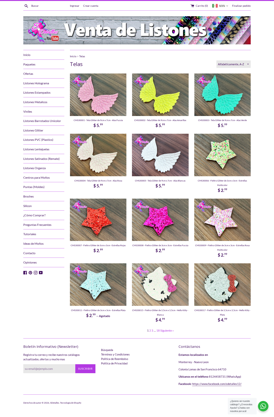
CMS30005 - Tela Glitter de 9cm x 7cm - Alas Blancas (160, 180)
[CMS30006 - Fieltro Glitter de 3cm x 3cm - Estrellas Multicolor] (222, 155)
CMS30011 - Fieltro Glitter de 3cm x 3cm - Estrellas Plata (98, 310)
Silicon (27, 206)
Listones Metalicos (35, 102)
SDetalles (54, 402)
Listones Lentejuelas (36, 149)
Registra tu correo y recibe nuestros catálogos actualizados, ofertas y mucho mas (51, 357)
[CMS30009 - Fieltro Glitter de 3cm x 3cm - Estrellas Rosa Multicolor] (222, 220)
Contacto (29, 253)
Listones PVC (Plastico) (38, 139)
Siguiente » (167, 330)
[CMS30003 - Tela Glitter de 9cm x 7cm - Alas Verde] (222, 94)
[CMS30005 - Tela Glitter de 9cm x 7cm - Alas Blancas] (160, 155)
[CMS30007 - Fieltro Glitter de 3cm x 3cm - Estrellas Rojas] (98, 220)
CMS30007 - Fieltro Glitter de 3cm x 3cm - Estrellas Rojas (98, 245)
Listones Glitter (33, 130)
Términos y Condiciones (115, 354)
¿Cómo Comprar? (34, 215)
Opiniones (30, 262)
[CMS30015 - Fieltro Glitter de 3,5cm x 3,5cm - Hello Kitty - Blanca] (160, 284)
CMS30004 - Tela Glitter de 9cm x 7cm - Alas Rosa (98, 180)
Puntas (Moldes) (34, 187)
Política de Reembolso (114, 358)
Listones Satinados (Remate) (41, 158)
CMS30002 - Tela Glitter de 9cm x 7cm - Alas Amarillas (160, 120)
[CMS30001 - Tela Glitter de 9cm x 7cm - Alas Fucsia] (98, 94)
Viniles (27, 111)
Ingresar (74, 5)
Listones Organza (34, 168)
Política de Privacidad (114, 363)
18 (158, 330)
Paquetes (29, 64)
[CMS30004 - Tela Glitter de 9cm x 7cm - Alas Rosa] (98, 155)
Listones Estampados (37, 92)
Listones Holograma (36, 83)
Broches (28, 196)
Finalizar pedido (241, 5)
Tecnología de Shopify (70, 402)
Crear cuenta (90, 5)
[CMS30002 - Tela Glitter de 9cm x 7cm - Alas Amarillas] (160, 94)
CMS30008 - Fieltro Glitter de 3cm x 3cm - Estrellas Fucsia (160, 245)
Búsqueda (107, 350)
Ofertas (28, 73)
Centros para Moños (36, 177)
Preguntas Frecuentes (37, 224)
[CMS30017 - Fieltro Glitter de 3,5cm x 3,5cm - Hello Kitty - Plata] (222, 284)
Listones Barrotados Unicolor (42, 121)
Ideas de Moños (33, 243)
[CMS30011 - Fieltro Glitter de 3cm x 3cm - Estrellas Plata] (98, 284)
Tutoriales (29, 234)
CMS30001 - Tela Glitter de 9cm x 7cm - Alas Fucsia (98, 120)
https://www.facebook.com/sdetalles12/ (217, 383)
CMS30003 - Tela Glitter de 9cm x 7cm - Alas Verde (222, 120)
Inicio (26, 55)
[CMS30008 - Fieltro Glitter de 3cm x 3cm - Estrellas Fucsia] (160, 220)
